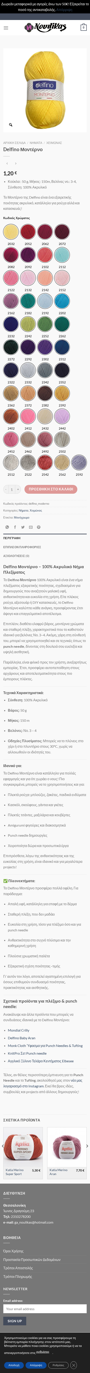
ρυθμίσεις (42, 1351)
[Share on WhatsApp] (7, 527)
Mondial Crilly (18, 1030)
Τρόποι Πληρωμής (17, 1276)
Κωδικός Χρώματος (16, 218)
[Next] (87, 1155)
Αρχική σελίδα (14, 143)
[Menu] (6, 27)
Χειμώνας (54, 143)
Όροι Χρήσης (13, 1251)
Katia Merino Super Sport (15, 1172)
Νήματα (36, 143)
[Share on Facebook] (15, 527)
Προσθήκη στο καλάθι (51, 489)
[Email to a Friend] (31, 527)
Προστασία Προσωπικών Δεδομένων (32, 1259)
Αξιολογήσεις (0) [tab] (16, 556)
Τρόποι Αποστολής (18, 1268)
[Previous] (3, 1155)
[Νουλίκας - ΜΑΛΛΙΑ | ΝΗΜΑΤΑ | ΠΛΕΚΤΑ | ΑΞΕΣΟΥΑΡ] (45, 27)
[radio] (11, 231)
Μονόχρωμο (21, 517)
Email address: (13, 1300)
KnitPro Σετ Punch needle (27, 1053)
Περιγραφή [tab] (11, 538)
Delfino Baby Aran (21, 1038)
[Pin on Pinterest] (38, 527)
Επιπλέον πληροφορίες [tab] (22, 547)
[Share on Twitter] (23, 527)
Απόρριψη (64, 9)
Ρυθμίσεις (58, 1365)
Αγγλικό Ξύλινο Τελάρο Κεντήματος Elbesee (41, 1061)
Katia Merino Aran (59, 1172)
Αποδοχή (14, 1365)
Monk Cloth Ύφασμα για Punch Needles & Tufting (45, 1045)
